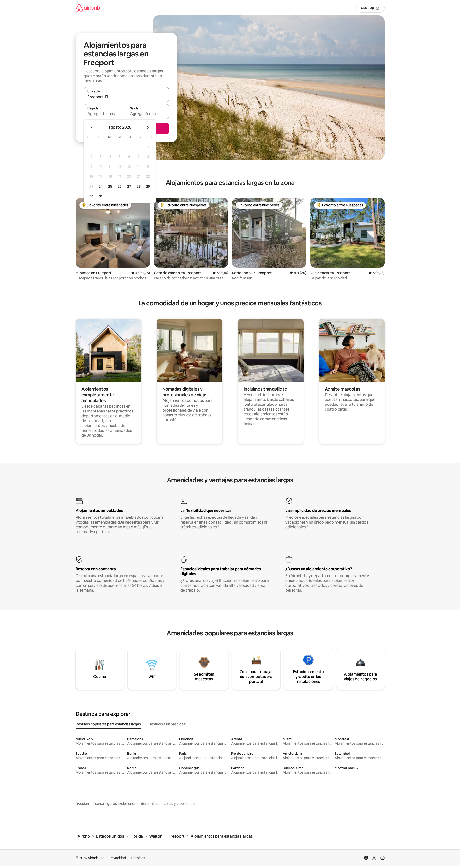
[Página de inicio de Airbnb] (88, 7)
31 (100, 196)
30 (91, 196)
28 (139, 186)
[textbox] (104, 114)
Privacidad (118, 858)
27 (129, 186)
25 (110, 186)
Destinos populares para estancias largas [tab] (108, 724)
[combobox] (126, 97)
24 (101, 186)
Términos (138, 858)
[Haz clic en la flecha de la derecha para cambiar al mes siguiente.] (147, 127)
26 (119, 186)
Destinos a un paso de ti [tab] (167, 724)
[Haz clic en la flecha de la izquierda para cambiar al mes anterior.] (92, 127)
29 (148, 186)
